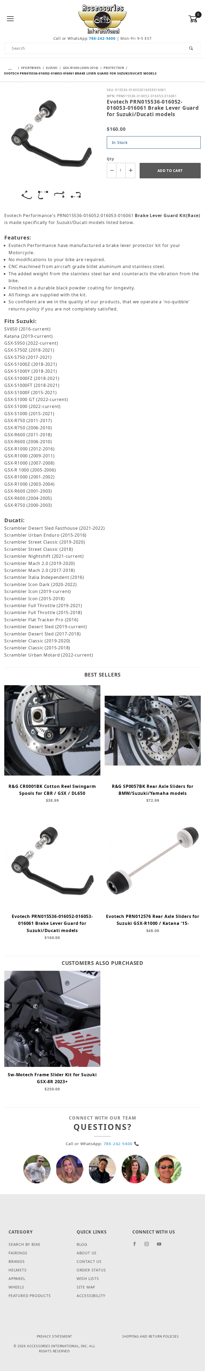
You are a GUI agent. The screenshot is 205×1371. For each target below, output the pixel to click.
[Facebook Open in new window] (136, 1246)
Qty (110, 158)
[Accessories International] (102, 18)
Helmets (18, 1269)
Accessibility (91, 1295)
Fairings (18, 1252)
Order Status (91, 1269)
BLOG (82, 1244)
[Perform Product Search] (191, 48)
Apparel (17, 1278)
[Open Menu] (10, 19)
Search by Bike (25, 1244)
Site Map (86, 1287)
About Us (87, 1252)
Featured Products (30, 1295)
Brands (17, 1261)
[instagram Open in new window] (148, 1246)
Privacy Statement (54, 1336)
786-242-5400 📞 (121, 1143)
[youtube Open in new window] (161, 1246)
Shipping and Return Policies (150, 1336)
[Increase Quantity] (130, 170)
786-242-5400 (102, 38)
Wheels (16, 1287)
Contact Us (89, 1261)
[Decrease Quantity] (111, 170)
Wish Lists (88, 1278)
